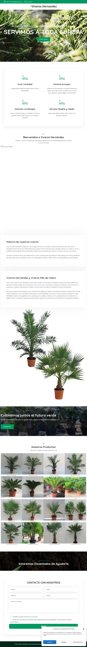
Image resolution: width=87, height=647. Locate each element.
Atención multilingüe (25, 109)
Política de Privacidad (31, 617)
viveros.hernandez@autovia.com (14, 2)
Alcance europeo (61, 84)
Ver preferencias (77, 642)
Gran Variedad (25, 84)
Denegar (63, 642)
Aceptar (49, 642)
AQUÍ (62, 634)
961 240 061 (29, 2)
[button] (83, 629)
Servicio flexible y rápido (62, 109)
